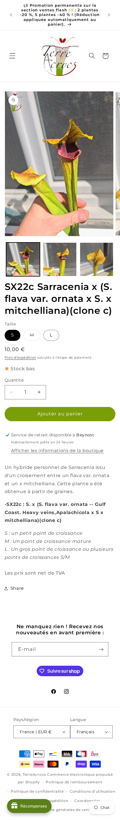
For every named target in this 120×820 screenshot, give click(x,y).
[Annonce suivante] (109, 14)
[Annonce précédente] (11, 14)
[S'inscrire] (101, 649)
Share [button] (17, 588)
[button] (12, 56)
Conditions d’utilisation (92, 791)
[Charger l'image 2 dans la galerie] (60, 259)
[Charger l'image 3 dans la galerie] (97, 259)
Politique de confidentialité (37, 791)
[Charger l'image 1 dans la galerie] (23, 259)
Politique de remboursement (74, 782)
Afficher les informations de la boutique (57, 450)
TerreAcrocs (34, 775)
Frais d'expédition (20, 357)
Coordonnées (87, 801)
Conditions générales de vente (63, 810)
